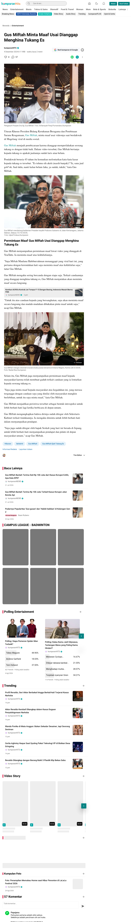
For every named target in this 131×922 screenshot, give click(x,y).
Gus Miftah (31, 135)
